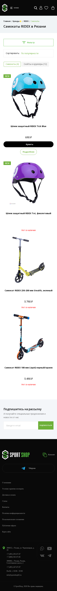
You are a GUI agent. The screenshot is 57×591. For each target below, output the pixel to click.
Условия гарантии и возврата (13, 489)
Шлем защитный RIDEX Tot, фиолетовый (28, 213)
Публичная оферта (9, 526)
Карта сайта (6, 532)
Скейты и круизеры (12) (35, 64)
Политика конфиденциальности (13, 513)
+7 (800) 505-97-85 (13, 557)
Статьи (4, 501)
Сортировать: (13, 53)
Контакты (5, 507)
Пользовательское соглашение (13, 519)
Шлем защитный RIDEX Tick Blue (28, 126)
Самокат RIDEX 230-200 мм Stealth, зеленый (28, 290)
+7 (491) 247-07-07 (13, 567)
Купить (29, 144)
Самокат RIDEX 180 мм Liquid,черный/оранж (29, 367)
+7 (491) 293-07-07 (13, 554)
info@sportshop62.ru (14, 575)
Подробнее (28, 151)
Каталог (51, 455)
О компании (6, 483)
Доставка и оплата (8, 495)
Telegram (32, 468)
